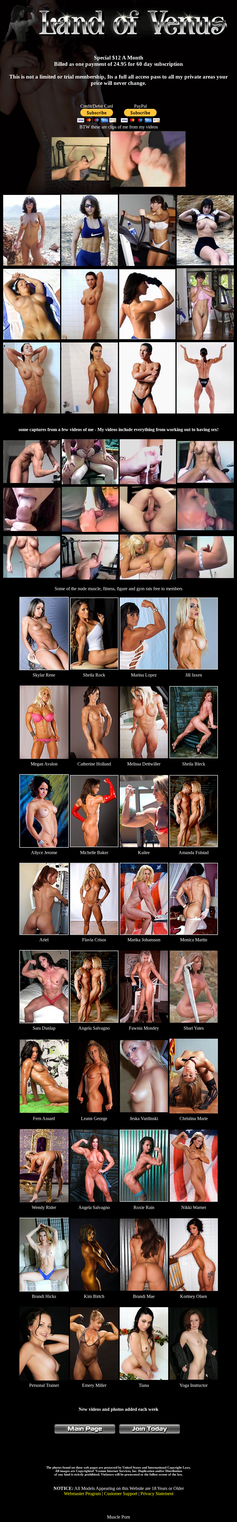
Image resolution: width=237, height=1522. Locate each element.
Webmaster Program (82, 1493)
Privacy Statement (156, 1493)
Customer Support (120, 1493)
